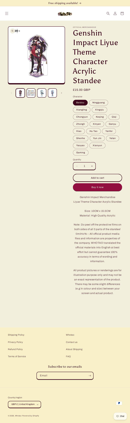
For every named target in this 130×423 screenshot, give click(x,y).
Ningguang (98, 102)
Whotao (70, 335)
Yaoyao (80, 145)
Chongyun (82, 117)
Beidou (80, 102)
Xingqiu (99, 110)
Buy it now (97, 187)
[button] (6, 13)
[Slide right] (61, 92)
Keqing (100, 117)
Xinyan (97, 124)
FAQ (68, 356)
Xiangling (81, 110)
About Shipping (74, 349)
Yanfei (109, 131)
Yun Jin (97, 138)
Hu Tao (94, 131)
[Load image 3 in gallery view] (41, 93)
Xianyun (97, 145)
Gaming (80, 152)
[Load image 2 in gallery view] (31, 93)
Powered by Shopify (30, 416)
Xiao (78, 131)
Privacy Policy (15, 342)
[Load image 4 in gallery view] (52, 93)
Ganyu (112, 124)
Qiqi (114, 117)
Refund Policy (15, 349)
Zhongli (80, 124)
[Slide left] (11, 92)
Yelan (112, 138)
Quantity (77, 160)
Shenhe (80, 138)
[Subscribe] (89, 376)
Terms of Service (17, 356)
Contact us (72, 342)
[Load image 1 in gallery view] (20, 93)
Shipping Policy (16, 335)
